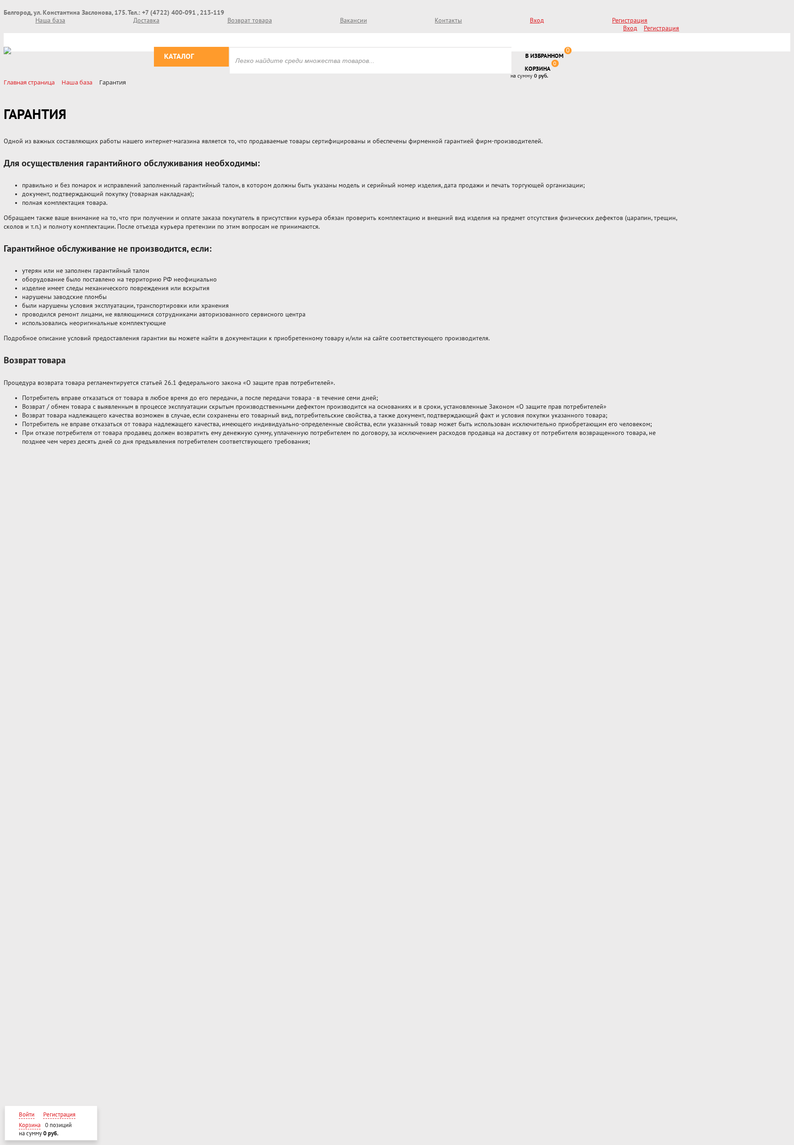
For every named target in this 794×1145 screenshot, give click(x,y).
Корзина (537, 69)
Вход (537, 20)
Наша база (50, 20)
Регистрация (629, 20)
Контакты (448, 20)
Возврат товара (249, 20)
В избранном (544, 56)
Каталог (179, 56)
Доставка (146, 20)
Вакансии (353, 20)
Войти (26, 1114)
